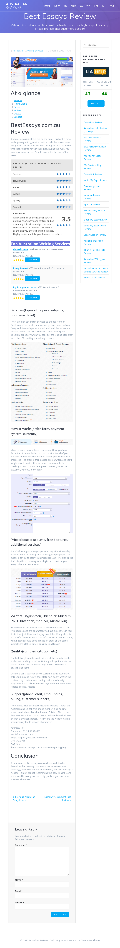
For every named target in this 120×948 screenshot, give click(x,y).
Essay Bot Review (93, 174)
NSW (57, 5)
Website (19, 902)
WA (88, 5)
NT (104, 5)
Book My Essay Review (95, 219)
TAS (96, 5)
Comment (21, 845)
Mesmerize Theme (90, 940)
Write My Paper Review (95, 180)
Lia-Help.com (20, 249)
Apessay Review (92, 204)
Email (18, 891)
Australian (17, 5)
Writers (17, 110)
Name (19, 879)
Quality (17, 113)
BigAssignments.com (25, 287)
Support (18, 116)
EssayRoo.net (20, 268)
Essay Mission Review (95, 234)
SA (81, 5)
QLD (73, 5)
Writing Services (35, 50)
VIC (66, 5)
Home (47, 5)
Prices (17, 106)
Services (18, 100)
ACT (112, 5)
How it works (20, 103)
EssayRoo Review (93, 122)
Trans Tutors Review (94, 277)
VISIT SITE (32, 259)
